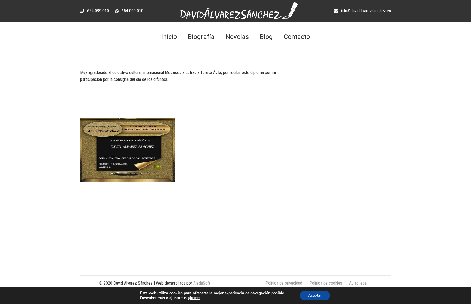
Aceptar (315, 295)
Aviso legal (358, 283)
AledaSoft (201, 283)
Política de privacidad (283, 283)
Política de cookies (325, 283)
